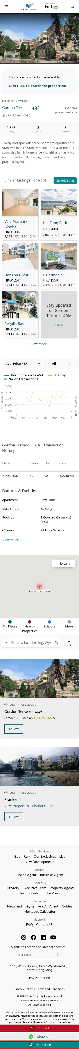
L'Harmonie (53, 275)
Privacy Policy (23, 989)
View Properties (16, 805)
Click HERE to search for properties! (37, 86)
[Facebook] (33, 937)
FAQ (29, 924)
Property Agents (62, 888)
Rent (27, 856)
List (62, 856)
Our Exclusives (45, 856)
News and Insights (20, 906)
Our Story (12, 888)
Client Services (39, 851)
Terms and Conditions (50, 989)
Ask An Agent (48, 906)
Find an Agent (26, 875)
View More (38, 343)
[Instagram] (23, 937)
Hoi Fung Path (55, 222)
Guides (67, 906)
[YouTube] (53, 937)
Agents (39, 869)
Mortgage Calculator (39, 911)
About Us (40, 883)
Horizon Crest (16, 275)
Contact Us (44, 924)
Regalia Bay (14, 323)
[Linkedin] (43, 937)
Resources (39, 901)
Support (39, 919)
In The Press (50, 893)
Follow (14, 729)
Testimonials (28, 893)
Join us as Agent (51, 875)
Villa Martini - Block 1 (15, 224)
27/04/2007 (10, 476)
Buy (17, 856)
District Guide (42, 805)
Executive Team (34, 888)
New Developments (39, 861)
